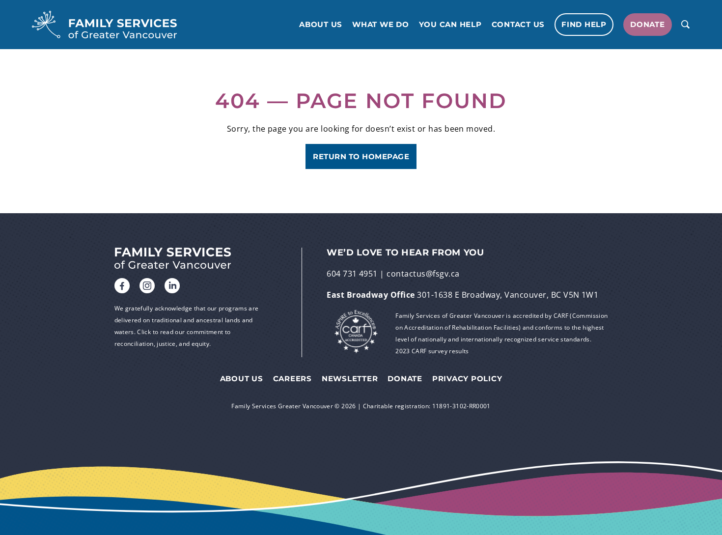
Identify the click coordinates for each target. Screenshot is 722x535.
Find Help (584, 24)
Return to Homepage (361, 156)
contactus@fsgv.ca (423, 273)
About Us (320, 24)
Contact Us (518, 24)
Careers (292, 378)
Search (685, 24)
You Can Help (450, 24)
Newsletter (350, 378)
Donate (647, 24)
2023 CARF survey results (432, 351)
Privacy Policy (467, 378)
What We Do (380, 24)
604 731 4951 (352, 273)
